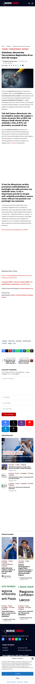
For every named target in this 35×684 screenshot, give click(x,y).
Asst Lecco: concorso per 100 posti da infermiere (19, 488)
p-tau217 (4, 343)
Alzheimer (4, 341)
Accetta (17, 673)
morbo (14, 143)
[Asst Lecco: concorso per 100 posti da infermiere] (4, 486)
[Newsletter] (26, 639)
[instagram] (9, 639)
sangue (10, 343)
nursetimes (19, 341)
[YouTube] (13, 639)
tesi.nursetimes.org (26, 288)
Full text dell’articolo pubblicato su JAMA (15, 229)
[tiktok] (23, 639)
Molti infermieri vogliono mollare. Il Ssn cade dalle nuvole (17, 457)
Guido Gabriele (8, 460)
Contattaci (26, 682)
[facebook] (3, 639)
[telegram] (19, 639)
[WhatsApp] (16, 639)
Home (3, 46)
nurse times (12, 341)
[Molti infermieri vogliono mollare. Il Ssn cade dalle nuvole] (17, 450)
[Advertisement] (17, 26)
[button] (32, 658)
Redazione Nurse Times (10, 61)
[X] (6, 639)
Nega (17, 678)
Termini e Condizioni (11, 682)
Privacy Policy (20, 682)
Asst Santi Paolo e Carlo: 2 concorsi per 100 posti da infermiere (21, 477)
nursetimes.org (27, 341)
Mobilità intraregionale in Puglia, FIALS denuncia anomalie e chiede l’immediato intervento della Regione (20, 467)
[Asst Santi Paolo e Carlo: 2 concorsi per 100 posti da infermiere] (4, 476)
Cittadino (9, 46)
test (14, 343)
